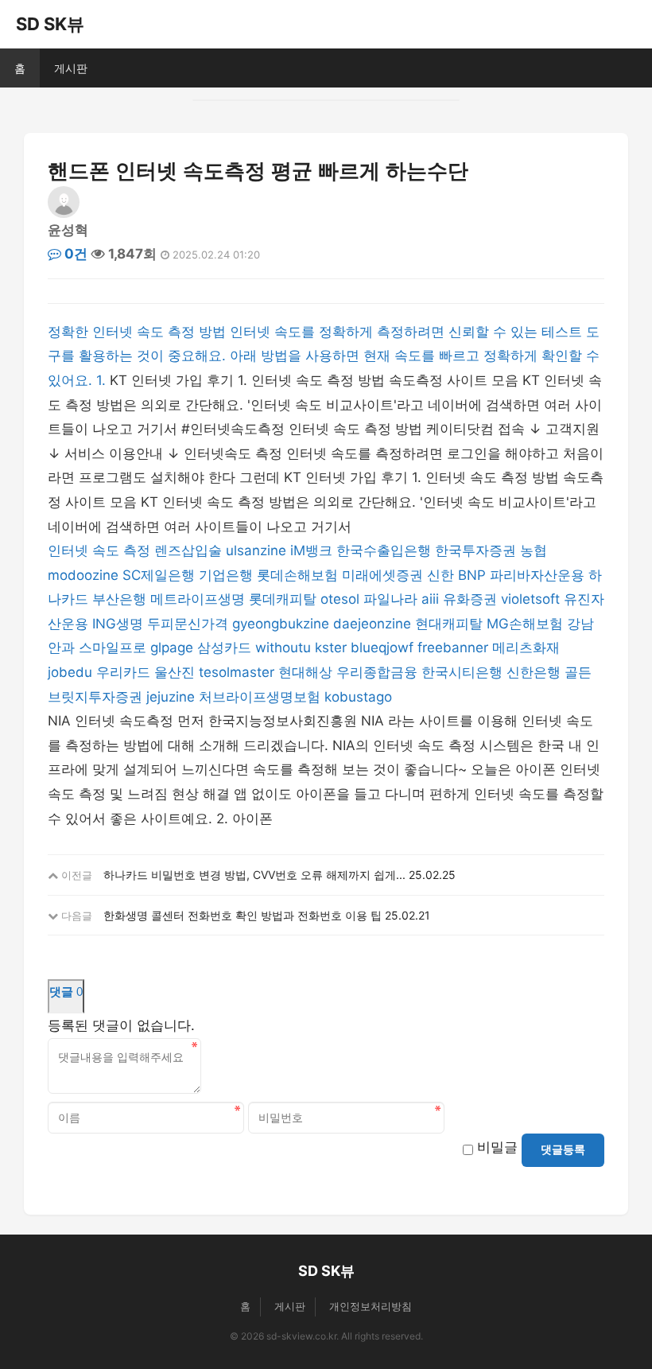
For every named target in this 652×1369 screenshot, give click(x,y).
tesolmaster (236, 672)
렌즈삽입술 (188, 550)
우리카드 (123, 672)
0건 (74, 254)
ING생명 (117, 624)
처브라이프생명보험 (259, 697)
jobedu (70, 672)
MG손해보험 (525, 624)
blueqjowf (382, 647)
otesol (339, 599)
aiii (430, 599)
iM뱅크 (311, 550)
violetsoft (530, 599)
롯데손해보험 (297, 575)
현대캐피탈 (449, 624)
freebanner (452, 647)
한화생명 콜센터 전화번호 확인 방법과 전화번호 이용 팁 (242, 915)
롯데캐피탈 (282, 599)
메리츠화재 (526, 647)
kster (331, 647)
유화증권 (470, 599)
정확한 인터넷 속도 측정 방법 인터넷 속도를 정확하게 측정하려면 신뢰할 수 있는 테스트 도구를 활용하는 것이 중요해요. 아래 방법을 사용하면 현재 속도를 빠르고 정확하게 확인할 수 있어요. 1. (324, 356)
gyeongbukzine (280, 624)
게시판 (70, 68)
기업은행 (226, 575)
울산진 (174, 672)
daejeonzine (372, 624)
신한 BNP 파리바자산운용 (505, 575)
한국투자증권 (475, 550)
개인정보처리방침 (370, 1306)
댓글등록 (563, 1149)
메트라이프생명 (197, 599)
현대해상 (305, 672)
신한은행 (533, 672)
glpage (171, 647)
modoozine (83, 575)
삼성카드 (224, 647)
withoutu (283, 647)
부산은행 (119, 599)
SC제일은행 (158, 575)
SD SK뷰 (50, 24)
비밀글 (497, 1147)
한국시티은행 (462, 672)
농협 (533, 550)
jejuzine (170, 697)
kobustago (358, 697)
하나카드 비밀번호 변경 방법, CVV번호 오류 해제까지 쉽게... (254, 874)
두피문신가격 (187, 624)
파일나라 (390, 599)
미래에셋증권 (382, 575)
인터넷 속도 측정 (99, 550)
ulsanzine (256, 550)
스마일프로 (112, 647)
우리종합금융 (376, 672)
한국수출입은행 (383, 550)
